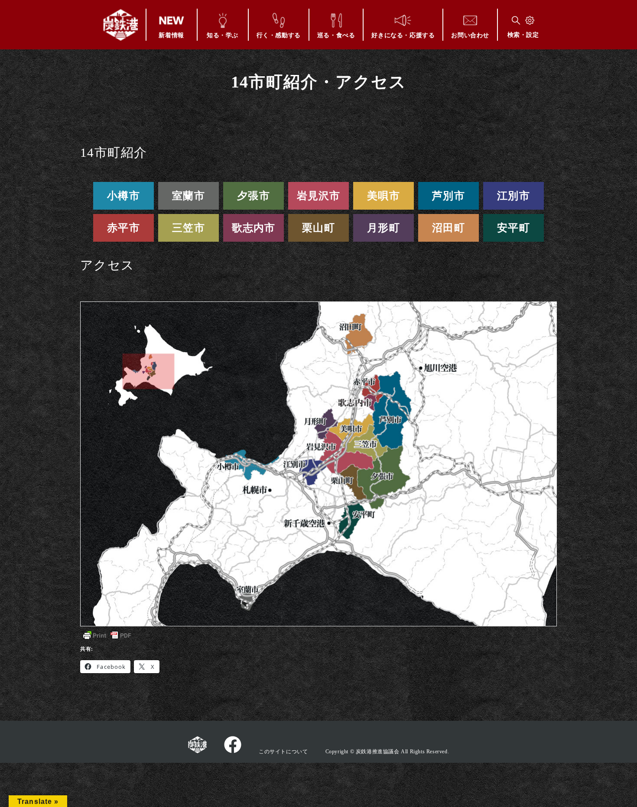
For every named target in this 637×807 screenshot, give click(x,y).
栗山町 (318, 227)
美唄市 (383, 195)
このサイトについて (283, 752)
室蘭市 (188, 195)
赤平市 (123, 227)
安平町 (513, 227)
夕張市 (253, 195)
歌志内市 (254, 227)
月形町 (383, 227)
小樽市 (123, 195)
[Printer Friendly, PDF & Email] (107, 635)
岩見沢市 (319, 195)
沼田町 (448, 227)
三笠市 (188, 227)
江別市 (513, 195)
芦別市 (448, 195)
